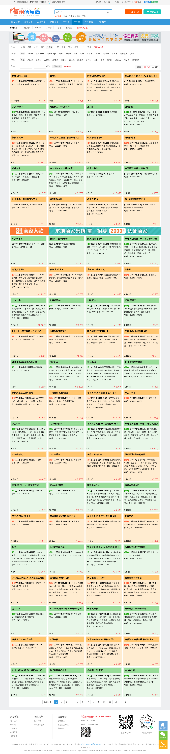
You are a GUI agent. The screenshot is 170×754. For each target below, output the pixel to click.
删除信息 (61, 728)
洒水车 (53, 76)
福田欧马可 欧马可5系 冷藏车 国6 (141, 76)
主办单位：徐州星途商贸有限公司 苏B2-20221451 (125, 744)
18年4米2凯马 (56, 485)
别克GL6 (54, 362)
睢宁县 (126, 60)
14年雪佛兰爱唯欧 (133, 362)
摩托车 (90, 107)
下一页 (123, 702)
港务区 (88, 60)
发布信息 (135, 12)
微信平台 (128, 2)
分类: (13, 47)
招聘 (29, 47)
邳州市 (110, 60)
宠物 (70, 47)
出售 (14, 547)
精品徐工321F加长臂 (60, 107)
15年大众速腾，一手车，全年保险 (141, 239)
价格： (14, 66)
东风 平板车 (17, 107)
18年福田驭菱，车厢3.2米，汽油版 (141, 424)
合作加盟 (13, 736)
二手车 (83, 16)
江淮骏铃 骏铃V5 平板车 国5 (100, 639)
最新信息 (28, 22)
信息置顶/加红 (63, 725)
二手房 (69, 16)
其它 (132, 53)
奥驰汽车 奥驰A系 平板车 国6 (139, 639)
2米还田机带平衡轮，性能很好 (26, 331)
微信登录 (155, 2)
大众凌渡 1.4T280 (96, 578)
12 (116, 702)
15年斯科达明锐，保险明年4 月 (65, 138)
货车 (76, 53)
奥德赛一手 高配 (95, 670)
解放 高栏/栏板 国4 (96, 76)
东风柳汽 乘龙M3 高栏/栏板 (63, 516)
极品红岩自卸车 (94, 454)
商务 (89, 47)
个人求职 (38, 28)
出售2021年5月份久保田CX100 (27, 670)
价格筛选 (56, 66)
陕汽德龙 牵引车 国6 (59, 578)
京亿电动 (91, 362)
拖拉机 (128, 269)
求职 (78, 16)
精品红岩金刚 (56, 199)
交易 (57, 47)
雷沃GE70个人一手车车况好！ (26, 485)
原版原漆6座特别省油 (135, 454)
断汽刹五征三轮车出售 (98, 331)
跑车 (61, 53)
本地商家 (41, 22)
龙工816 (16, 609)
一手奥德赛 (92, 609)
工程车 (89, 53)
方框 (148, 67)
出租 (65, 16)
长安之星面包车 (57, 547)
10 (104, 702)
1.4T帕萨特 (55, 300)
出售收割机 (17, 454)
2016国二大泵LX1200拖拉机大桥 (28, 578)
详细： (14, 53)
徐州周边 (136, 60)
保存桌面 (98, 2)
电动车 (106, 53)
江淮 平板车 (130, 300)
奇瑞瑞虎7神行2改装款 (135, 609)
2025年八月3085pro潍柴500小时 (66, 609)
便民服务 (69, 28)
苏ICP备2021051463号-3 (60, 744)
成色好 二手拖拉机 (96, 269)
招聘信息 (54, 22)
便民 (63, 47)
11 (110, 702)
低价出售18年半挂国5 (135, 547)
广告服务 (13, 728)
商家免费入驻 (82, 28)
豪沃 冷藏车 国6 (95, 239)
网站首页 (15, 22)
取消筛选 (67, 67)
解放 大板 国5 (56, 269)
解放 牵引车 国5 (19, 76)
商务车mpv (51, 53)
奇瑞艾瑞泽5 (18, 269)
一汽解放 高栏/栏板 (59, 393)
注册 (135, 2)
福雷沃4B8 (92, 199)
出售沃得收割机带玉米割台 (25, 199)
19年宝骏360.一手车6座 (61, 168)
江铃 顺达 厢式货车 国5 (136, 331)
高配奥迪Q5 (93, 485)
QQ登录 (147, 2)
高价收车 (124, 53)
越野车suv (40, 53)
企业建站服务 (39, 725)
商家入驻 (154, 12)
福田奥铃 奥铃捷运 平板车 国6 (101, 393)
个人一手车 (92, 168)
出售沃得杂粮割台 (58, 331)
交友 (83, 47)
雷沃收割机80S (132, 485)
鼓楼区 (38, 60)
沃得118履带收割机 (59, 239)
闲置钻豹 (129, 516)
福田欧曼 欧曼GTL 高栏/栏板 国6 (103, 547)
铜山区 (63, 60)
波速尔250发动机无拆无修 (24, 362)
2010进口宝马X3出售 (135, 199)
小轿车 (30, 53)
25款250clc (93, 300)
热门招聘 (27, 28)
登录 (139, 2)
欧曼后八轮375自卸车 (22, 639)
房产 (42, 47)
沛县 (96, 60)
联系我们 (13, 725)
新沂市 (118, 60)
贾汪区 (72, 60)
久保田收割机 (56, 424)
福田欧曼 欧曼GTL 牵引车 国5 (101, 516)
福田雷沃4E (17, 138)
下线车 (114, 53)
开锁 (74, 16)
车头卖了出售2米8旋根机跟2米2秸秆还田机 (107, 424)
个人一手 (16, 300)
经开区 (80, 60)
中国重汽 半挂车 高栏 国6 (137, 168)
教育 (76, 47)
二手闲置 (89, 22)
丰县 (102, 60)
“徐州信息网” (30, 744)
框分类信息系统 (93, 744)
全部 (23, 47)
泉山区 (30, 60)
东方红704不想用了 (21, 516)
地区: (13, 60)
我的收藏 (107, 2)
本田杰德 (54, 639)
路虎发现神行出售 (133, 578)
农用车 (98, 53)
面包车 (68, 53)
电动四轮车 (130, 138)
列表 (157, 67)
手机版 (117, 2)
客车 (82, 53)
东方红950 (130, 670)
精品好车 (16, 168)
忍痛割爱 (129, 107)
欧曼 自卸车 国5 (95, 138)
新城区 (55, 60)
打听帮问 (102, 22)
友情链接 (13, 732)
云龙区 (47, 60)
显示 (139, 67)
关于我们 (13, 721)
